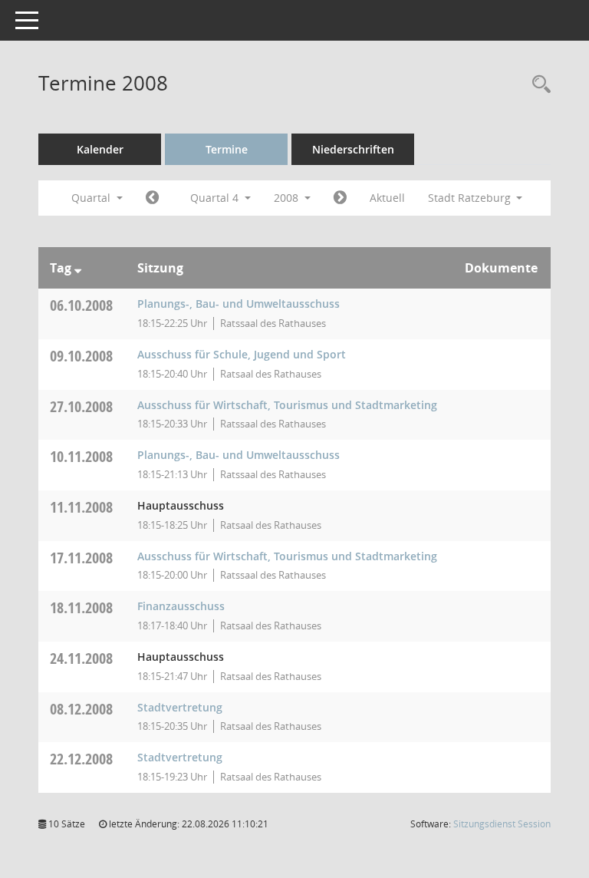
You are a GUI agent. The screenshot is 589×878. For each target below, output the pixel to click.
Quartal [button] (92, 197)
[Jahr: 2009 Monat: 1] (340, 198)
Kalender (100, 149)
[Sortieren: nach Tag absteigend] (77, 267)
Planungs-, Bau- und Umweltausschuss (238, 303)
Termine (227, 149)
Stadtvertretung (179, 707)
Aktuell (387, 197)
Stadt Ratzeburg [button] (471, 197)
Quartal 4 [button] (216, 197)
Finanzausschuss (181, 606)
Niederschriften (353, 149)
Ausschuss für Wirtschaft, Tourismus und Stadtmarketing (287, 405)
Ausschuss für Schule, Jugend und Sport (241, 354)
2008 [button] (287, 197)
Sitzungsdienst (502, 823)
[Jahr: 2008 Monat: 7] (152, 198)
